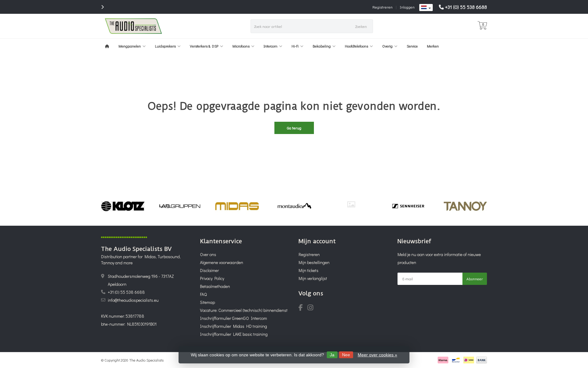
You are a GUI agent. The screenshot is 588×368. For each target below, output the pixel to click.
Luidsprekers (165, 46)
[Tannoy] (465, 206)
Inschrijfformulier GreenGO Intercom (233, 318)
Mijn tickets (308, 270)
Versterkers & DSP (204, 46)
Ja (332, 354)
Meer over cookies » (377, 354)
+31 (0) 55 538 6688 (466, 7)
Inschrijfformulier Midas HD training (233, 326)
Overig (387, 46)
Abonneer (474, 278)
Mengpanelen (130, 46)
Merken (433, 46)
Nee (346, 354)
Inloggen (407, 7)
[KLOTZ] (122, 206)
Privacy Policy (212, 278)
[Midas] (236, 206)
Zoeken (361, 26)
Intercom (270, 46)
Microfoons (241, 46)
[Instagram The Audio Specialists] (312, 308)
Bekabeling (322, 46)
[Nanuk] (351, 204)
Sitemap (207, 302)
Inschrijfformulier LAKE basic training (234, 334)
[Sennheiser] (408, 206)
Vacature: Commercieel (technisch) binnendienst (244, 310)
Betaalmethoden (215, 286)
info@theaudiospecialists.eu (133, 300)
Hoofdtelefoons (356, 46)
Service (412, 46)
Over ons (208, 254)
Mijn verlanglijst (313, 278)
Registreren (382, 7)
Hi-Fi (295, 46)
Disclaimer (209, 270)
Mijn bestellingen (314, 262)
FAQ (203, 294)
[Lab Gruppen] (180, 206)
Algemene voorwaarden (221, 262)
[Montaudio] (294, 206)
